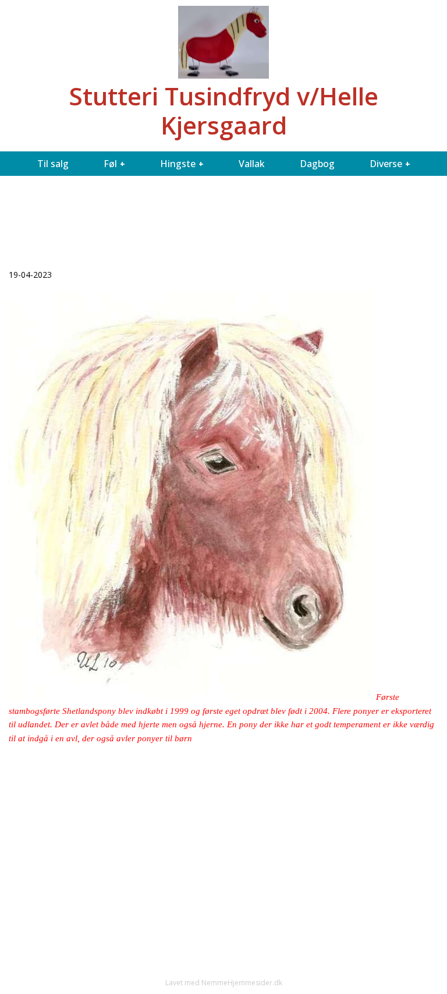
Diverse (386, 163)
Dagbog (317, 163)
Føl (110, 163)
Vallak (252, 163)
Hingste (178, 163)
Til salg (53, 163)
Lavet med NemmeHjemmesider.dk (223, 983)
